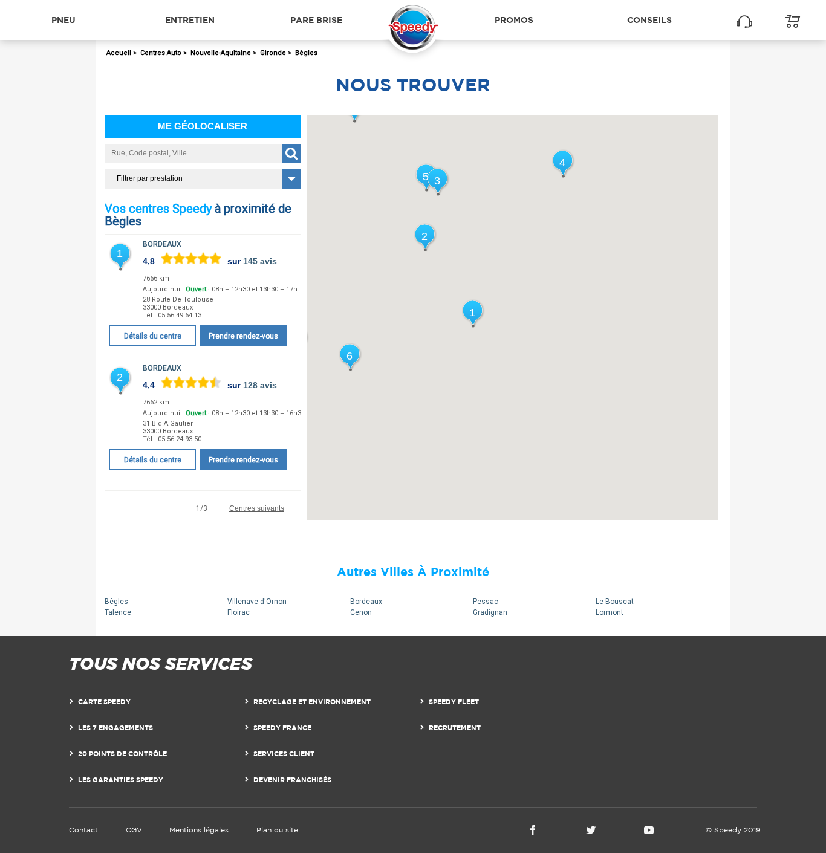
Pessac (485, 601)
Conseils (649, 20)
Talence (118, 612)
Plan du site (277, 830)
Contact (83, 830)
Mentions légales (199, 830)
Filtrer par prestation (150, 178)
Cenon (361, 612)
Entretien (190, 20)
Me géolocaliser (202, 126)
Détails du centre (152, 336)
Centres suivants (256, 509)
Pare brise (316, 20)
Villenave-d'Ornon (257, 601)
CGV (134, 830)
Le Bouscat (615, 601)
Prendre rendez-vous (243, 336)
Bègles (116, 601)
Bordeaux (162, 244)
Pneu (63, 20)
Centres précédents (141, 509)
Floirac (238, 612)
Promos (514, 20)
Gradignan (490, 612)
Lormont (609, 612)
